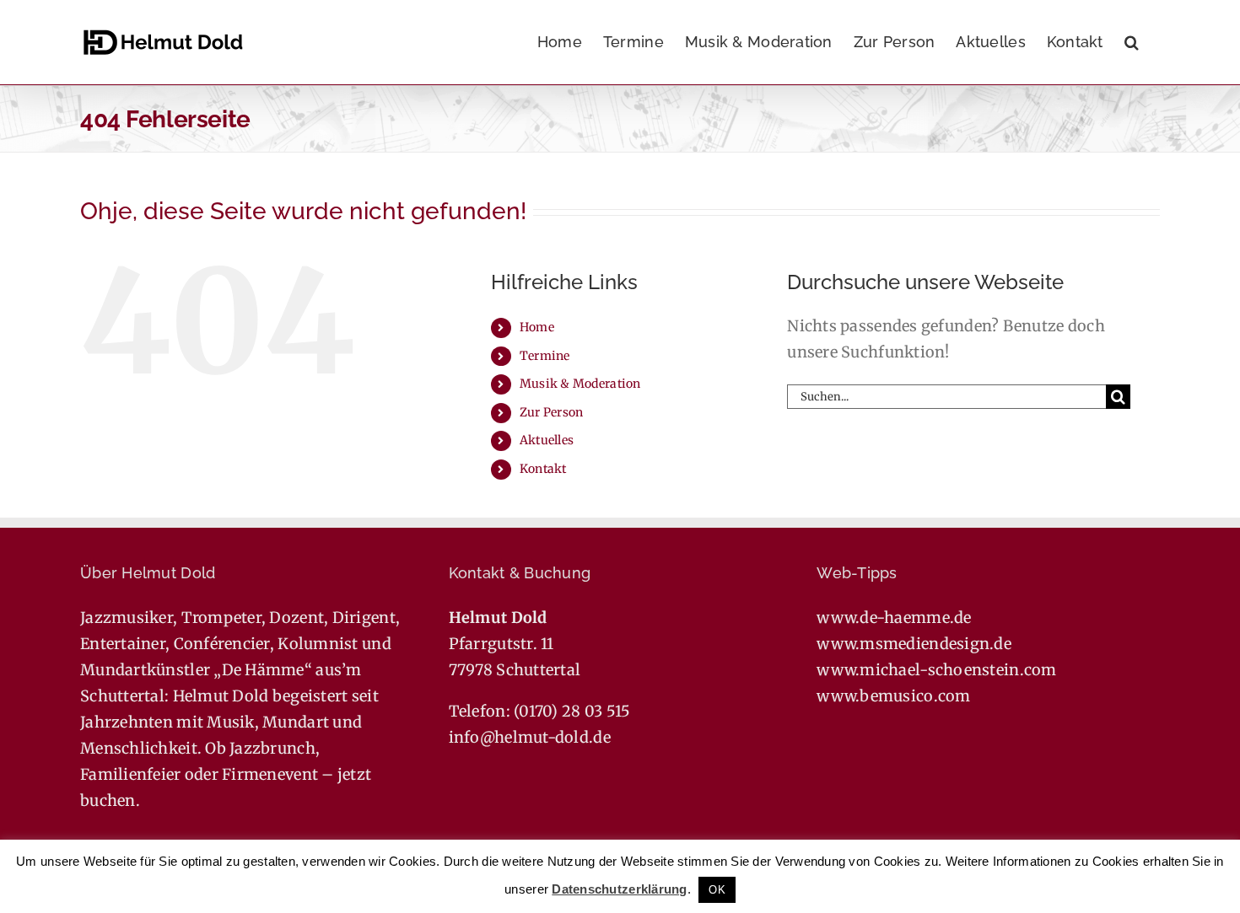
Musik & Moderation (580, 383)
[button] (1131, 42)
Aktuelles (547, 440)
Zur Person (552, 412)
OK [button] (717, 889)
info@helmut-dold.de (530, 737)
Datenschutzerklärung (619, 889)
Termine (545, 355)
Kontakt (543, 468)
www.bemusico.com (893, 696)
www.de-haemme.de (894, 617)
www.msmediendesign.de (914, 643)
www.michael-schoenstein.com (936, 669)
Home (537, 327)
